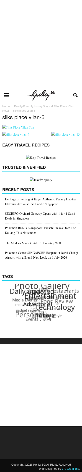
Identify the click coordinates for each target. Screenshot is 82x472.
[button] (75, 95)
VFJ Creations (70, 468)
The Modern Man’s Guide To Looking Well (33, 243)
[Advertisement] (41, 45)
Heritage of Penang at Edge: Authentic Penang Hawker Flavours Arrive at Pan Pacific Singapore (40, 201)
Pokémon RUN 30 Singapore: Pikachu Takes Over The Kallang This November (40, 230)
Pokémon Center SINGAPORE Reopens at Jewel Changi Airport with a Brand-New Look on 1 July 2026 (41, 255)
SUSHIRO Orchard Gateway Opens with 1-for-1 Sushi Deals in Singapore (40, 215)
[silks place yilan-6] (18, 127)
